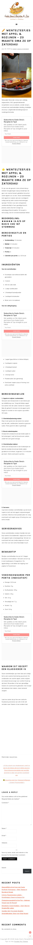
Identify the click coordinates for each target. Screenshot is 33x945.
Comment (5, 802)
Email (4, 835)
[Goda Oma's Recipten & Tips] (16, 20)
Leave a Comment (23, 49)
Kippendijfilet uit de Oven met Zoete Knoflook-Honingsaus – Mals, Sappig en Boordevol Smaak (14, 889)
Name (4, 828)
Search (4, 867)
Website (4, 843)
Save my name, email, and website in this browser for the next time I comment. (15, 854)
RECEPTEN (13, 757)
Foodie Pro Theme (21, 941)
